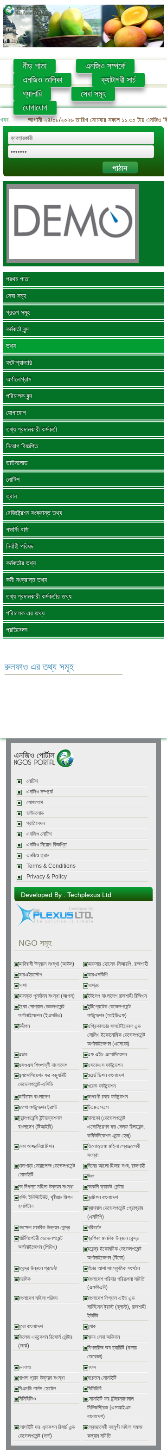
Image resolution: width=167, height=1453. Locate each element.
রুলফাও (24, 1367)
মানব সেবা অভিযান (103, 1337)
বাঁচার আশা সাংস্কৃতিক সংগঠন (113, 1268)
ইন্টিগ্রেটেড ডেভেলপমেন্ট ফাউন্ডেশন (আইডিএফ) (109, 1011)
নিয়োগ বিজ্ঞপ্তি (22, 446)
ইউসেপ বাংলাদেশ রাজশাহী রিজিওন (117, 996)
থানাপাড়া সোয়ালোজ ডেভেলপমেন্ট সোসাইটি (46, 1170)
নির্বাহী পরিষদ (19, 546)
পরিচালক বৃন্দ (19, 396)
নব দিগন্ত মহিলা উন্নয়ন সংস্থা (45, 1186)
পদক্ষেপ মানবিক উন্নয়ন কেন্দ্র (44, 1227)
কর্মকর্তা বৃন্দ (17, 329)
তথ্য (11, 345)
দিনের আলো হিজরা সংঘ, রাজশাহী (116, 1165)
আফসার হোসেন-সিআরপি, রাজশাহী (117, 964)
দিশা (90, 1176)
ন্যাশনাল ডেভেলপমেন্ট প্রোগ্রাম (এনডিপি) (115, 1212)
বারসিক (24, 1279)
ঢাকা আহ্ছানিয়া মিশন (36, 1146)
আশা (22, 985)
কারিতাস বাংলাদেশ (34, 1096)
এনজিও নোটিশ (38, 834)
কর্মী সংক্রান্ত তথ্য (26, 579)
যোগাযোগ (35, 107)
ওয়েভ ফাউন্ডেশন (101, 1086)
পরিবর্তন (94, 1227)
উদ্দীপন (24, 1026)
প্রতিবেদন (16, 629)
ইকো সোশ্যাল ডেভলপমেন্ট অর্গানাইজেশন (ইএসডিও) (41, 1011)
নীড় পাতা (34, 66)
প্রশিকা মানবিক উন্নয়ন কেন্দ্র (113, 1238)
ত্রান (11, 496)
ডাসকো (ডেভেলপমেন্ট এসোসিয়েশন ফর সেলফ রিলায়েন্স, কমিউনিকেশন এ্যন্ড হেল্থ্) (116, 1127)
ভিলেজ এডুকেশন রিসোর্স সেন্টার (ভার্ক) (45, 1341)
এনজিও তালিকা (42, 79)
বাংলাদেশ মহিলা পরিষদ (38, 1298)
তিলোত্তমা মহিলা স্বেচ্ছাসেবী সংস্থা (113, 1150)
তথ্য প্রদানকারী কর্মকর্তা (31, 429)
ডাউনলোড (17, 462)
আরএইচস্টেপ (30, 974)
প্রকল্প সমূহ (18, 312)
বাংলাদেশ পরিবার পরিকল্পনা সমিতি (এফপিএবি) (116, 1283)
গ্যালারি (32, 93)
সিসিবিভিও (27, 1398)
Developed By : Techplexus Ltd (66, 894)
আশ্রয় (93, 985)
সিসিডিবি (94, 1388)
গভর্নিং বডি (17, 529)
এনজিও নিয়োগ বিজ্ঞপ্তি (46, 844)
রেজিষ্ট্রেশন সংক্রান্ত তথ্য (34, 513)
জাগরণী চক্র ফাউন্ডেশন (107, 1096)
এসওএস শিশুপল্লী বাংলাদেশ (42, 1065)
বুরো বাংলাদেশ (30, 1326)
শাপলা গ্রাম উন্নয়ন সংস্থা (41, 1378)
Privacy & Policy (46, 876)
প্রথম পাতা (18, 279)
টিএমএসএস (98, 1107)
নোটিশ (12, 479)
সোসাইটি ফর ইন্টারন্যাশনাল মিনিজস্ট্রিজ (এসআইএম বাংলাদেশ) (110, 1407)
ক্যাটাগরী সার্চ (118, 79)
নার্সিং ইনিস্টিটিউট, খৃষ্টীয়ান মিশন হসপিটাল (45, 1201)
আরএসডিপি (97, 974)
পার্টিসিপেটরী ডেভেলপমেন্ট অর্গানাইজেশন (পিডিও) (40, 1242)
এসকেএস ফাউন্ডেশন (104, 1065)
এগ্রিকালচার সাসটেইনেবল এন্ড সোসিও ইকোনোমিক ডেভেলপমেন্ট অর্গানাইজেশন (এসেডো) (116, 1035)
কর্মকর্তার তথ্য (21, 563)
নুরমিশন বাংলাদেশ (102, 1197)
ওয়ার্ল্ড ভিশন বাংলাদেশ (105, 1075)
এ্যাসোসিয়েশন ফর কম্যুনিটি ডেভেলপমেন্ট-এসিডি (42, 1079)
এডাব (22, 1054)
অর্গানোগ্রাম (18, 379)
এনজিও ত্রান (37, 855)
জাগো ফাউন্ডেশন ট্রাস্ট (37, 1107)
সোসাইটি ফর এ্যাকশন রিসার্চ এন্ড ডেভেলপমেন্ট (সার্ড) (46, 1431)
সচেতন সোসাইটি (101, 1378)
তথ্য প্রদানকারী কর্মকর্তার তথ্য (38, 596)
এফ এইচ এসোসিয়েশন (107, 1054)
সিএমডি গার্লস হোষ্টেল (37, 1388)
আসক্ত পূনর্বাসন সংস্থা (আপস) (46, 996)
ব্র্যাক (91, 1326)
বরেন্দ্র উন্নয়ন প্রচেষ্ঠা (37, 1268)
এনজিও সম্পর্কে (105, 66)
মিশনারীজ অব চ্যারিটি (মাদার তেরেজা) (112, 1352)
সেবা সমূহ (93, 93)
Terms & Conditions (51, 866)
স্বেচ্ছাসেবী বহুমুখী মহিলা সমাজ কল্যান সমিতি (114, 1431)
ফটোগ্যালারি (19, 362)
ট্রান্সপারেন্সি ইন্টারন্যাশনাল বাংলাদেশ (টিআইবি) (40, 1122)
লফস (91, 1367)
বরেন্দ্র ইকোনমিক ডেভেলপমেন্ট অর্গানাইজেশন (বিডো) (114, 1253)
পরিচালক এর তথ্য (25, 613)
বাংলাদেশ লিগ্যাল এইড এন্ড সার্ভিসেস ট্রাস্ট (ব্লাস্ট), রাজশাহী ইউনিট (116, 1307)
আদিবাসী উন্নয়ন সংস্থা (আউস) (46, 964)
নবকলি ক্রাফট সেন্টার (105, 1186)
